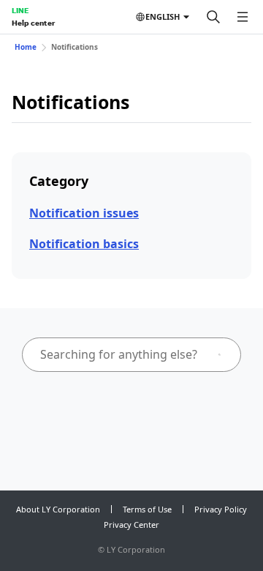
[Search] (213, 16)
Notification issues (84, 213)
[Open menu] (242, 16)
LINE (20, 10)
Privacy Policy (220, 509)
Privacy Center (131, 524)
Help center (33, 23)
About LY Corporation (58, 509)
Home (26, 47)
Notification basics (84, 244)
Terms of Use (147, 509)
